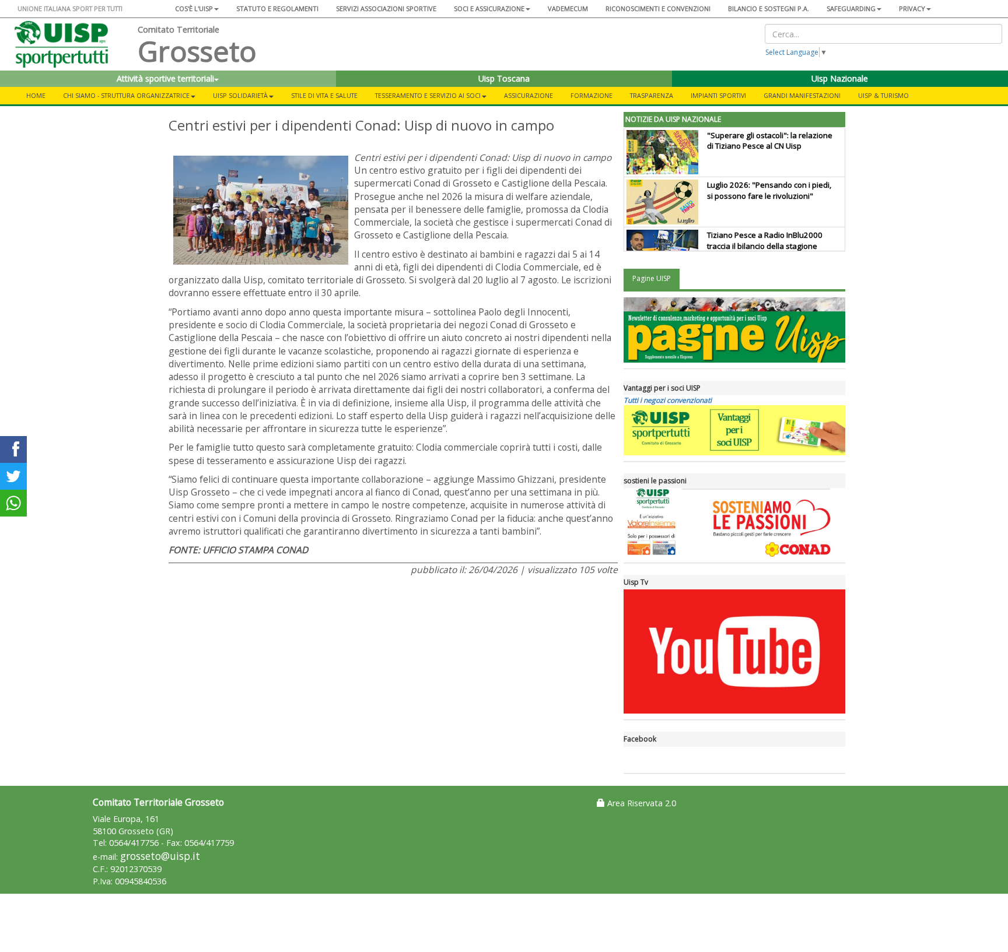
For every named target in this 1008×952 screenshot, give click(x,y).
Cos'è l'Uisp (194, 8)
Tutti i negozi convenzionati (668, 400)
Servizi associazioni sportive (386, 8)
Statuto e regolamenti (277, 8)
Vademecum (568, 8)
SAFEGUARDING (851, 8)
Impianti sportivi (718, 95)
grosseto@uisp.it (160, 856)
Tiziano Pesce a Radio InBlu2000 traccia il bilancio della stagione (764, 240)
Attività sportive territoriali (165, 78)
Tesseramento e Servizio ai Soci (428, 95)
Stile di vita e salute (324, 95)
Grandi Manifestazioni (802, 95)
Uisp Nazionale (839, 78)
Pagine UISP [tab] (651, 278)
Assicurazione (528, 95)
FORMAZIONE (591, 95)
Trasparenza (651, 95)
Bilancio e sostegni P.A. (768, 8)
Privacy (912, 8)
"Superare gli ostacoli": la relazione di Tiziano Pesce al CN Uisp (769, 141)
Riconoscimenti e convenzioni (658, 8)
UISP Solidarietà (240, 95)
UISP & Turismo (883, 95)
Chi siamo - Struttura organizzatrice (126, 95)
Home (36, 95)
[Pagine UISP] (734, 330)
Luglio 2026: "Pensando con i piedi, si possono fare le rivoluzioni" (769, 190)
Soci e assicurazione (489, 8)
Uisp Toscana (504, 78)
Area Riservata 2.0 (640, 803)
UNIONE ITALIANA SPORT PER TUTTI (70, 8)
